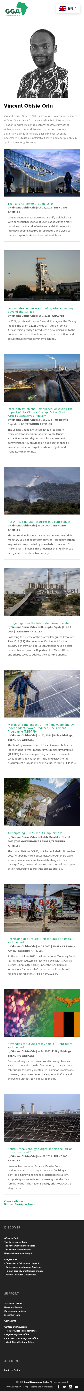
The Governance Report (16, 1242)
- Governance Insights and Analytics (22, 1267)
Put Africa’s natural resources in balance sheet (39, 522)
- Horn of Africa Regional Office (20, 1331)
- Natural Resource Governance (20, 1275)
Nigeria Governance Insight (18, 1253)
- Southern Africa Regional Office (21, 1339)
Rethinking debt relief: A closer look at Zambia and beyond (40, 941)
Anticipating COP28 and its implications (35, 833)
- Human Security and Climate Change (23, 1271)
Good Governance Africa (36, 1382)
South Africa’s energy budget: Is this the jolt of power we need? (40, 1151)
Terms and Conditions (42, 1387)
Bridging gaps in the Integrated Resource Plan (39, 623)
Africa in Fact (11, 1238)
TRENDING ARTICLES (38, 424)
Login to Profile (12, 1370)
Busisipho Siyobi (51, 627)
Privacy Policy (13, 1387)
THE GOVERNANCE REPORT (32, 841)
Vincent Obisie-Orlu (23, 208)
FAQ (25, 1387)
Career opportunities (15, 1311)
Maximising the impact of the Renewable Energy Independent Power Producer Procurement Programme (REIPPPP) (41, 728)
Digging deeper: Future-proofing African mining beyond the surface (40, 310)
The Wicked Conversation (17, 1250)
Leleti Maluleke (50, 837)
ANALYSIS (58, 316)
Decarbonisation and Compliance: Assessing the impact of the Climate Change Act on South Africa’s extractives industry (40, 412)
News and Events (13, 1307)
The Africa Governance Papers (19, 1246)
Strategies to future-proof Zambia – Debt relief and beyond (40, 1046)
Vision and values (13, 1304)
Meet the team (12, 1315)
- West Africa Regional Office (19, 1342)
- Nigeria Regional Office (16, 1335)
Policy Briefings (62, 735)
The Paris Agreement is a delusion (31, 204)
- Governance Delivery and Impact (21, 1263)
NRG (21, 424)
